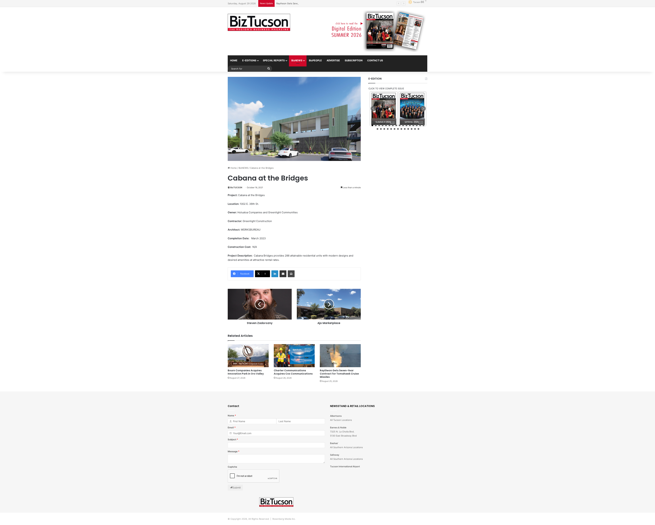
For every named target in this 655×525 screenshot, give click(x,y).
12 (410, 125)
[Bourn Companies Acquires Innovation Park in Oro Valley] (248, 355)
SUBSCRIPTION (353, 60)
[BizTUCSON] (259, 22)
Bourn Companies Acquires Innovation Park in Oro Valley (246, 372)
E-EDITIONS (249, 60)
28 (415, 129)
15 (420, 125)
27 (411, 129)
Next (423, 108)
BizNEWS (296, 60)
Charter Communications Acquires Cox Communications (293, 372)
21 (391, 129)
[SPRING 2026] (412, 109)
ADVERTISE (333, 60)
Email (231, 427)
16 (423, 125)
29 (418, 129)
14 (417, 125)
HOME (233, 60)
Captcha (232, 466)
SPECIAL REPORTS (274, 60)
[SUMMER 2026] (383, 109)
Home (233, 168)
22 (394, 129)
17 (377, 129)
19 (384, 129)
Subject (232, 439)
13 (413, 125)
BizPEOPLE (315, 60)
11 (406, 125)
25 (405, 129)
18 (381, 129)
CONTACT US (375, 60)
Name (231, 415)
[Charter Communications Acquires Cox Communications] (294, 355)
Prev (373, 108)
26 (408, 129)
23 (398, 129)
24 (401, 129)
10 (403, 125)
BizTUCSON (236, 187)
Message (233, 451)
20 (388, 129)
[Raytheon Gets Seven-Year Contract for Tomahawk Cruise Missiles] (340, 355)
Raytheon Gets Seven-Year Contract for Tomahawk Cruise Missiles (311, 3)
